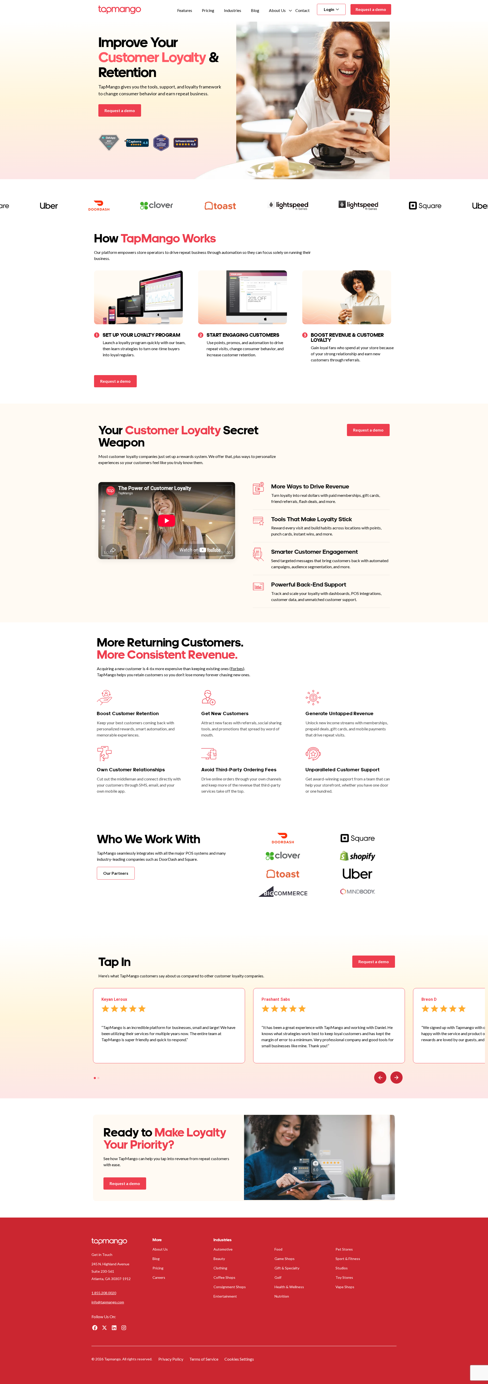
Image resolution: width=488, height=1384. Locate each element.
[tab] (95, 1078)
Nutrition (281, 1296)
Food (278, 1249)
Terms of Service (203, 1359)
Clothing (220, 1268)
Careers (158, 1277)
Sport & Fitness (348, 1258)
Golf (277, 1277)
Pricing (208, 10)
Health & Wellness (289, 1287)
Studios (342, 1268)
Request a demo (371, 9)
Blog (255, 10)
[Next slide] (396, 1077)
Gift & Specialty (286, 1268)
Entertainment (225, 1296)
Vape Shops (345, 1287)
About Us (277, 10)
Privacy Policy (170, 1359)
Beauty (219, 1258)
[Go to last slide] (380, 1077)
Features (184, 10)
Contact (302, 10)
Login (329, 9)
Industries (232, 10)
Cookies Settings (239, 1359)
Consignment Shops (230, 1287)
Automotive (223, 1249)
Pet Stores (344, 1249)
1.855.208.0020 (104, 1293)
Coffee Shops (224, 1277)
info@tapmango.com (108, 1302)
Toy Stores (344, 1277)
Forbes (237, 668)
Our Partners (115, 873)
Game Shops (284, 1258)
